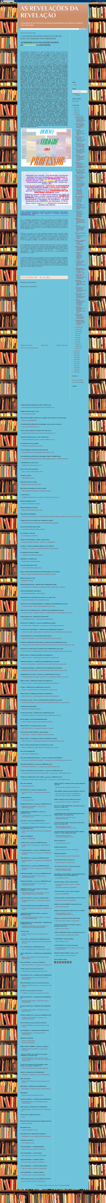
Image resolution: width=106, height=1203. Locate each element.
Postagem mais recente (26, 345)
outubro (77, 329)
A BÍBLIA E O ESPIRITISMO (28, 838)
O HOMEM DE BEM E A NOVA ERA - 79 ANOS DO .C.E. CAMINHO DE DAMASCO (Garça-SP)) (45, 677)
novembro (78, 327)
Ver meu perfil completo (78, 382)
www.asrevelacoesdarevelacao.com (30, 426)
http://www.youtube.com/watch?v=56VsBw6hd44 (67, 802)
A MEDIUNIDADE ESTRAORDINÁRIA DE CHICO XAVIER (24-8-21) (38, 407)
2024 (75, 112)
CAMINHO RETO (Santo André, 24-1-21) (32, 465)
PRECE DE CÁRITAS (27, 1123)
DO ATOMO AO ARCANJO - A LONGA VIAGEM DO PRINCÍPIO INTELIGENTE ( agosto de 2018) (45, 702)
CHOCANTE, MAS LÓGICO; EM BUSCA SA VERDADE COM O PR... (80, 263)
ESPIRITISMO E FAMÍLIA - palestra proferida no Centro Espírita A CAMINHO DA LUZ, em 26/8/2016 (35, 893)
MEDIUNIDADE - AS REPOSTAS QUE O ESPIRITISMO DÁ (36, 1089)
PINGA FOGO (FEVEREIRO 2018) (30, 754)
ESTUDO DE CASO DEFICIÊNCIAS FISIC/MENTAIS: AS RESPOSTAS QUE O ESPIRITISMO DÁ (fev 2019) (48, 644)
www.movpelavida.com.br (28, 1142)
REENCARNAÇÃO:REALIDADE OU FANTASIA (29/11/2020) (36, 490)
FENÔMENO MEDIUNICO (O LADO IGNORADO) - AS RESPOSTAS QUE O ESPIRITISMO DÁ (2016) (35, 927)
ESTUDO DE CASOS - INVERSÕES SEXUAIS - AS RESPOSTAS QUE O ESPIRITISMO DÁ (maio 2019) (47, 612)
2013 (75, 369)
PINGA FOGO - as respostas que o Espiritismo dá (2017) (36, 823)
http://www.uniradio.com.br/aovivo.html (65, 862)
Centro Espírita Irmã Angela (28, 413)
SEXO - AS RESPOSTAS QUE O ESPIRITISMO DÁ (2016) (36, 949)
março (77, 344)
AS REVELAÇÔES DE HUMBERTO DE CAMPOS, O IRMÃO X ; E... (79, 125)
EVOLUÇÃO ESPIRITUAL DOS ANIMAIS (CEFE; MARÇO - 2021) (38, 452)
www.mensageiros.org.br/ (62, 941)
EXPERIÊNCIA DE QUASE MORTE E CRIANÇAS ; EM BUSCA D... (80, 322)
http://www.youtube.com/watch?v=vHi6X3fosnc (33, 1162)
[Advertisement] (44, 332)
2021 (75, 353)
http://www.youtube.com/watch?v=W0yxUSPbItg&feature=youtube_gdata (66, 827)
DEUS (23, 1117)
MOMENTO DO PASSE (27, 580)
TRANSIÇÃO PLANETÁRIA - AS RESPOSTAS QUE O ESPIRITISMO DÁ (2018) (41, 715)
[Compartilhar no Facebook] (47, 277)
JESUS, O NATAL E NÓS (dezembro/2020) (32, 471)
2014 (75, 367)
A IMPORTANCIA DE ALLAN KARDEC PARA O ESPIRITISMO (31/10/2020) (40, 523)
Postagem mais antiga (61, 345)
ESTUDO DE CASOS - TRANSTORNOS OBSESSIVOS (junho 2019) (38, 606)
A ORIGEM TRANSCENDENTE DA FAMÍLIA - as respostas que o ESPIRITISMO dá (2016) (36, 918)
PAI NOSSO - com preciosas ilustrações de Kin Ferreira (35, 993)
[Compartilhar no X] (46, 277)
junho (76, 337)
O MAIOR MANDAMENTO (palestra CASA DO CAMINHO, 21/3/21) (38, 439)
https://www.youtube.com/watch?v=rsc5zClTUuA (33, 1149)
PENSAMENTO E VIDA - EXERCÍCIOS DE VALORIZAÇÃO (36, 1136)
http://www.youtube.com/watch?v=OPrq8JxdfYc (67, 849)
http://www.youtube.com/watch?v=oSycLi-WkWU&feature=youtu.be (66, 818)
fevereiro (77, 346)
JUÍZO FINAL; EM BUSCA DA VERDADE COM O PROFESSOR (80, 276)
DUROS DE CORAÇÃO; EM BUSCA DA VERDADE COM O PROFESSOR (80, 165)
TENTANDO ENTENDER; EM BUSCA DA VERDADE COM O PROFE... (80, 206)
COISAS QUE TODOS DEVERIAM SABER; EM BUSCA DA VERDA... (78, 256)
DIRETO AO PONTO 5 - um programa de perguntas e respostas (37, 728)
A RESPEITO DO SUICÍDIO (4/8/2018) (31, 709)
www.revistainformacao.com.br (63, 843)
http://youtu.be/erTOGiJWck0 (63, 809)
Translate (78, 95)
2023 (75, 114)
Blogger (68, 1185)
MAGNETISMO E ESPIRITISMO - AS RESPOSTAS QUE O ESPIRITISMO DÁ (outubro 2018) (44, 670)
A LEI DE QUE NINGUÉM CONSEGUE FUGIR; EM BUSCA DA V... (79, 192)
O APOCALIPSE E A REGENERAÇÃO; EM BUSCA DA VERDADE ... (80, 185)
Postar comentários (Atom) (31, 347)
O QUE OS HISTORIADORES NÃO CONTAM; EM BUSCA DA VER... (80, 228)
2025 (75, 109)
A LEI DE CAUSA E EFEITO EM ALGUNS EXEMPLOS (35, 1068)
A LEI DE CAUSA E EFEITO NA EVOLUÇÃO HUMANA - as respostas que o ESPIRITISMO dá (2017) (46, 773)
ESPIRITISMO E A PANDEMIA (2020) (31, 561)
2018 (75, 359)
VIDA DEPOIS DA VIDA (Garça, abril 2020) (32, 446)
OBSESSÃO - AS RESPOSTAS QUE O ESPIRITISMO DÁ (36, 1074)
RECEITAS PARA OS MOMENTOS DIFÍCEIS (33, 1095)
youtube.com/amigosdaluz (28, 1040)
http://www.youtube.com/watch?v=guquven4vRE (67, 920)
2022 (75, 350)
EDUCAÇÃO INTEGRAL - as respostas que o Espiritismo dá (36, 964)
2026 (75, 107)
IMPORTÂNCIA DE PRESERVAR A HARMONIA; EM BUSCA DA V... (79, 248)
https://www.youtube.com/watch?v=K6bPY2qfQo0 (34, 1155)
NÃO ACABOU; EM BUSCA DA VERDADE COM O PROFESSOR (80, 295)
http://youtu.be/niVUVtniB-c (62, 906)
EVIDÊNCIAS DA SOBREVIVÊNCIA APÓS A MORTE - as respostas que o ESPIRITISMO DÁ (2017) (46, 779)
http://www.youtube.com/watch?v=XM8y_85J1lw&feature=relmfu (63, 869)
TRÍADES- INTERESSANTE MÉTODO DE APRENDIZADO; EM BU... (80, 158)
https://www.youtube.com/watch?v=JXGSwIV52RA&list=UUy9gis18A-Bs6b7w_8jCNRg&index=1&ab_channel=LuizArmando (52, 516)
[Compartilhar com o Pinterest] (49, 277)
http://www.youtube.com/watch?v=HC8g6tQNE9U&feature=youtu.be (64, 913)
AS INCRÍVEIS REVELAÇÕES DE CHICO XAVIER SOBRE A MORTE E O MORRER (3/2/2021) (45, 458)
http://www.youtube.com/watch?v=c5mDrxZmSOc (68, 787)
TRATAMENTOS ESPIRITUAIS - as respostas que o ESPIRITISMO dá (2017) (41, 766)
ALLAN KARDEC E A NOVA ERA (29, 535)
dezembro (78, 116)
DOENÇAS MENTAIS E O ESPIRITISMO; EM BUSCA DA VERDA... (80, 235)
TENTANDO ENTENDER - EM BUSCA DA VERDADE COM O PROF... (80, 309)
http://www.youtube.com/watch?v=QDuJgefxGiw (33, 1174)
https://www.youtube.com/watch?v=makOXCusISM (34, 1168)
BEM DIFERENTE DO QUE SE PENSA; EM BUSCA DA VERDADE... (79, 199)
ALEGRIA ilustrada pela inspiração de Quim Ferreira (34, 971)
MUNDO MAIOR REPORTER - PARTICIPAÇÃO (33, 593)
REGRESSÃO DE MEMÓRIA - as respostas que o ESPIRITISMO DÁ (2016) (34, 876)
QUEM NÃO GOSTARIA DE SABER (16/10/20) (33, 529)
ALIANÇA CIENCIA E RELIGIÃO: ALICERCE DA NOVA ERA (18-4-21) (38, 433)
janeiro (77, 348)
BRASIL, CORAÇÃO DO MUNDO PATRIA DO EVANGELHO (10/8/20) (39, 574)
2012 (75, 372)
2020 (75, 355)
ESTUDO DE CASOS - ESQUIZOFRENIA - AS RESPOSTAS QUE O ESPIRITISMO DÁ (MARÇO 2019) (47, 632)
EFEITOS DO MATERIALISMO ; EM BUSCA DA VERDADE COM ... (80, 145)
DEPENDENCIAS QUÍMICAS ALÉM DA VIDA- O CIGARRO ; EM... (80, 270)
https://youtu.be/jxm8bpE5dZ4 (29, 420)
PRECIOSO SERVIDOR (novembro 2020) (32, 510)
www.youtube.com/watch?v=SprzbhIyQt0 (66, 900)
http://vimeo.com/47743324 (62, 928)
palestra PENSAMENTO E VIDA (29, 1130)
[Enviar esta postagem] (40, 277)
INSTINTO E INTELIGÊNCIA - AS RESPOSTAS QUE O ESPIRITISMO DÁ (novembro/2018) (44, 664)
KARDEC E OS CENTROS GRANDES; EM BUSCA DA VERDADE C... (79, 214)
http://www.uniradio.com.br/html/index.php (66, 955)
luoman (56, 1185)
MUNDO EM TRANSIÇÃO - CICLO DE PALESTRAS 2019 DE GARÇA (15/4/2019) (42, 638)
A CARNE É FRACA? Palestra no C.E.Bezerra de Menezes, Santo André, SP (40, 497)
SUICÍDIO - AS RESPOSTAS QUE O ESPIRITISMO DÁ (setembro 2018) (39, 689)
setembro (77, 331)
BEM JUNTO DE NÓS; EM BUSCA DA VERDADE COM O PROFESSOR (80, 178)
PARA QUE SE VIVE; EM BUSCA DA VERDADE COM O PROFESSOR (80, 171)
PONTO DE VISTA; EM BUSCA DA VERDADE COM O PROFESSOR (80, 119)
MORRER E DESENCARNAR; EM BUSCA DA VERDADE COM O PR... (80, 221)
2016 (75, 363)
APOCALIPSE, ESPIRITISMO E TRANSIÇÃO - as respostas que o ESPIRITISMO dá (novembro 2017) (47, 760)
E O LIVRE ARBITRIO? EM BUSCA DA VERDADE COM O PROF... (80, 132)
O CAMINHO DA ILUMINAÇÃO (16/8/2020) (32, 555)
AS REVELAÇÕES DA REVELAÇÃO (49, 12)
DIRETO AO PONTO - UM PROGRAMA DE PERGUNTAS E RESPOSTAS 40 (40, 657)
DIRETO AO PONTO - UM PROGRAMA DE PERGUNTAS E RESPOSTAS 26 (40, 683)
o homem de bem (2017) (28, 800)
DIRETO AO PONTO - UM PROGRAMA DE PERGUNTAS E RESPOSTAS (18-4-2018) (43, 741)
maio (76, 339)
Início (75, 84)
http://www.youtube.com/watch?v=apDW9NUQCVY (68, 793)
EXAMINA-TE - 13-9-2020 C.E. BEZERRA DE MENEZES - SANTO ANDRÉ (40, 548)
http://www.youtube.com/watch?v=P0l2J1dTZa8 (33, 1181)
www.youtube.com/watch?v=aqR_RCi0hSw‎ (66, 887)
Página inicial (44, 345)
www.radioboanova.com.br (62, 877)
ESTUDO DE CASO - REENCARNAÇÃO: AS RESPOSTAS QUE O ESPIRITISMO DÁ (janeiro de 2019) (47, 651)
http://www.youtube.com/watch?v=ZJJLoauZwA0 (67, 856)
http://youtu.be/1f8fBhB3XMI (62, 893)
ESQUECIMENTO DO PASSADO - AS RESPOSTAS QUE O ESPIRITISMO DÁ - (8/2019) (43, 587)
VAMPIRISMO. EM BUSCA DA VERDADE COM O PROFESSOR (80, 139)
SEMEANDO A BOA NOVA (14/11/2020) (31, 484)
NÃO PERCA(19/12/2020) (28, 478)
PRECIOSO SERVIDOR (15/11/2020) (31, 503)
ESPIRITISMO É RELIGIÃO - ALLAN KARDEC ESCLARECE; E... (80, 316)
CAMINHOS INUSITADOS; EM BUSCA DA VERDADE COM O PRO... (80, 283)
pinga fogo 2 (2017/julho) (28, 786)
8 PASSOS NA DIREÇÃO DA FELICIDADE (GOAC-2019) (35, 600)
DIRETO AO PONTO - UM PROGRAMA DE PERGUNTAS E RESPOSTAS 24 (40, 696)
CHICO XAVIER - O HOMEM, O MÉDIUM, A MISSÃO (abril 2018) (38, 734)
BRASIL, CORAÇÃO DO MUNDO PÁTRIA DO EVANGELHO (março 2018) (40, 747)
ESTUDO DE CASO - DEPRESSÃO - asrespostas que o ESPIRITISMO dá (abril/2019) (43, 625)
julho (76, 335)
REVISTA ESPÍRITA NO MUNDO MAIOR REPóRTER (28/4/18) (37, 721)
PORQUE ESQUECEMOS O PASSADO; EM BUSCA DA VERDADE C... (80, 302)
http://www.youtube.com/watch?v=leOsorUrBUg (67, 935)
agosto (77, 333)
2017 (75, 361)
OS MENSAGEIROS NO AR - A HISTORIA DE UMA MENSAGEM (37, 619)
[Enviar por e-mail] (43, 277)
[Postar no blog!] (44, 277)
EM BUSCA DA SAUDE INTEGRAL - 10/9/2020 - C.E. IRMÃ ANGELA (38, 542)
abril (76, 341)
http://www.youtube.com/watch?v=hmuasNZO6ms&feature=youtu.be (65, 836)
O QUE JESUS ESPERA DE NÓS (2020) (32, 567)
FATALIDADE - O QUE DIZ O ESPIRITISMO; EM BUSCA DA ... (80, 289)
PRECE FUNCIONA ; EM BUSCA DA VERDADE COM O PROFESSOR (80, 151)
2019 (75, 357)
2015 (75, 365)
